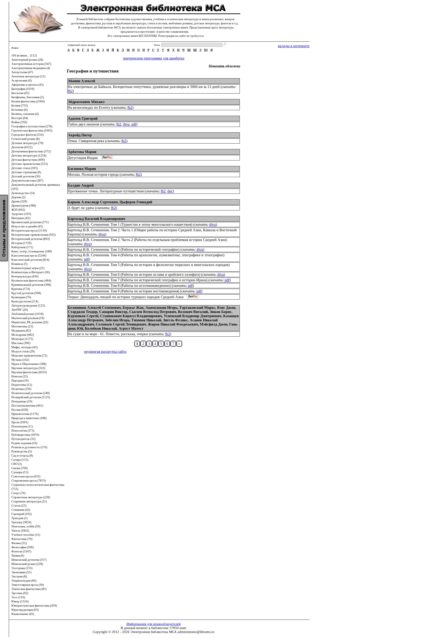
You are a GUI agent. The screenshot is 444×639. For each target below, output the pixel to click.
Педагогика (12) (21, 384)
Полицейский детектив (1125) (30, 397)
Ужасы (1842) (20, 530)
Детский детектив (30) (25, 176)
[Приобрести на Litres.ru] (106, 158)
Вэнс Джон (226, 308)
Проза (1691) (19, 422)
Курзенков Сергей (83, 316)
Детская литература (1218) (28, 155)
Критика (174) (20, 289)
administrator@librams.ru (196, 632)
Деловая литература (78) (27, 143)
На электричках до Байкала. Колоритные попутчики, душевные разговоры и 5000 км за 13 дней (144, 87)
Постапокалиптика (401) (27, 405)
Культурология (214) (24, 301)
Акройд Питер (80, 135)
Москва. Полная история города (93, 174)
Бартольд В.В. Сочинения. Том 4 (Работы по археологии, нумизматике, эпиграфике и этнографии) (146, 255)
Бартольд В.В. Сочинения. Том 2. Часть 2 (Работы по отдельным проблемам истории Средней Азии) (147, 240)
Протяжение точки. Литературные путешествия (106, 191)
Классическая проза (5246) (28, 255)
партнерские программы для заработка (153, 58)
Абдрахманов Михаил (86, 102)
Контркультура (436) (24, 276)
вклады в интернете (293, 46)
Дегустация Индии (83, 158)
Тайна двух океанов (83, 124)
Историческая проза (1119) (29, 230)
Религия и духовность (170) (29, 447)
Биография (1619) (22, 89)
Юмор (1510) (19, 601)
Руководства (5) (21, 451)
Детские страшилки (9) (26, 172)
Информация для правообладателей (153, 624)
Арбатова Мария (82, 152)
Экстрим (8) (19, 576)
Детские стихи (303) (24, 168)
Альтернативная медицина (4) (30, 68)
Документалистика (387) (27, 180)
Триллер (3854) (21, 522)
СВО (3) (16, 464)
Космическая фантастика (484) (31, 280)
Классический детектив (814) (30, 259)
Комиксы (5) (19, 264)
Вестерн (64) (19, 118)
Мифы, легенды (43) (24, 347)
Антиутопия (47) (22, 72)
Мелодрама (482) (22, 334)
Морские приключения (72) (29, 355)
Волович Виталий (193, 312)
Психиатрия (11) (22, 426)
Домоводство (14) (23, 193)
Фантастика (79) (21, 539)
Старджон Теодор (82, 312)
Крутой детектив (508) (26, 293)
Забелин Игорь (117, 320)
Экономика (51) (21, 572)
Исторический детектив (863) (30, 239)
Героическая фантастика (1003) (31, 130)
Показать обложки (224, 66)
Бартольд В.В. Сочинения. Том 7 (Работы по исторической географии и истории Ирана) (137, 280)
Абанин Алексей (81, 81)
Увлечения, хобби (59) (25, 526)
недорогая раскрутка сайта (105, 352)
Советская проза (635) (25, 476)
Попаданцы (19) (21, 401)
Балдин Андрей (81, 185)
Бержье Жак (133, 308)
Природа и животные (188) (28, 418)
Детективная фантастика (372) (31, 151)
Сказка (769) (19, 468)
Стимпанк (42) (20, 509)
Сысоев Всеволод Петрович (152, 312)
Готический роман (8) (25, 139)
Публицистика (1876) (25, 434)
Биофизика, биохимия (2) (27, 97)
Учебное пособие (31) (25, 534)
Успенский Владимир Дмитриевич (192, 316)
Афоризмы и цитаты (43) (27, 84)
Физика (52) (19, 543)
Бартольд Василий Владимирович (96, 219)
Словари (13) (19, 472)
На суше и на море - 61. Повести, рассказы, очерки (108, 334)
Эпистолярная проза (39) (27, 584)
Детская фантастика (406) (28, 159)
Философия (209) (22, 547)
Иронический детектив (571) (30, 222)
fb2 (70, 91)
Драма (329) (19, 201)
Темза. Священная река (86, 141)
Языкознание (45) (22, 614)
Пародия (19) (19, 380)
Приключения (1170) (24, 414)
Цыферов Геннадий (136, 202)
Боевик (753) (19, 105)
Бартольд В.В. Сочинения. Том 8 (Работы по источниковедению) (119, 286)
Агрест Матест (131, 328)
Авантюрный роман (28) (27, 59)
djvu (126, 124)
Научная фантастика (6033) (29, 372)
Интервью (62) (20, 218)
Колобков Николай (101, 328)
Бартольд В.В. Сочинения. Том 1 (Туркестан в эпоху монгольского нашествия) (130, 224)
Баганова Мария (82, 169)
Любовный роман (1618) (27, 314)
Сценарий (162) (21, 514)
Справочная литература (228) (30, 497)
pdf (133, 124)
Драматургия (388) (23, 205)
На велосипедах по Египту (89, 108)
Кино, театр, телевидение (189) (31, 251)
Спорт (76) (18, 493)
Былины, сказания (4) (25, 114)
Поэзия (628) (19, 409)
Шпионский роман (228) (27, 564)
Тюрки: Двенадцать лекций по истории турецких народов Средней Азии (126, 297)
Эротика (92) (19, 593)
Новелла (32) (19, 376)
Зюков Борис (220, 312)
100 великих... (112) (24, 55)
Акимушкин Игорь (161, 308)
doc (170, 191)
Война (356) (19, 122)
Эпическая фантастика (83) (28, 589)
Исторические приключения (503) (33, 234)
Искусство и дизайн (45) (27, 226)
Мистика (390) (20, 343)
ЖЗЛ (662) (18, 209)
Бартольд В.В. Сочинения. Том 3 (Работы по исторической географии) (123, 249)
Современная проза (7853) (28, 480)
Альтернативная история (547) (31, 64)
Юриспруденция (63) (25, 609)
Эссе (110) (18, 597)
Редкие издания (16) (24, 443)
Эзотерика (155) (21, 568)
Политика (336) (21, 389)
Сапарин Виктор (113, 312)
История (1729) (21, 243)
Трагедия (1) (19, 518)
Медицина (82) (21, 330)
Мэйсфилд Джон (213, 324)
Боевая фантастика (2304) (28, 101)
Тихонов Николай (146, 320)
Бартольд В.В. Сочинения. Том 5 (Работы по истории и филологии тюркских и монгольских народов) (149, 265)
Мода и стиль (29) (23, 351)
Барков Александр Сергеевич (93, 202)
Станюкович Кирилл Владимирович (131, 316)
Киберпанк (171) (22, 247)
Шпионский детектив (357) (28, 559)
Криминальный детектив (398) (31, 284)
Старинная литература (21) (29, 501)
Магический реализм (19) (27, 318)
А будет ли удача (81, 208)
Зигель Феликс (175, 320)
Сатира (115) (19, 459)
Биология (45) (20, 93)
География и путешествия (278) (31, 126)
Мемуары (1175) (22, 339)
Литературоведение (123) (28, 305)
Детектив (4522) (21, 147)
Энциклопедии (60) (23, 580)
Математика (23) (22, 326)
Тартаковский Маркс (197, 308)
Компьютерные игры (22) (27, 268)
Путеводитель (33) (23, 439)
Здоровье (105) (21, 214)
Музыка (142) (20, 359)
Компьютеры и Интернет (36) (30, 272)
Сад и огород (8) (22, 455)
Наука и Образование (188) (28, 364)
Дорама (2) (18, 197)
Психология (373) (22, 430)
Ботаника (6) (19, 109)
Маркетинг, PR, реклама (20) (29, 322)
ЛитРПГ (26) (19, 309)
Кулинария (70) (21, 297)
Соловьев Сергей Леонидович (121, 324)
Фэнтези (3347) (21, 551)
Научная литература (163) (28, 368)
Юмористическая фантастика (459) (34, 605)
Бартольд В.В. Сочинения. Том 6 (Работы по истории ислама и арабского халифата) (134, 274)
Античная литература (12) (28, 76)
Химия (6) (17, 555)
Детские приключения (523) (29, 164)
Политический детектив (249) (30, 393)
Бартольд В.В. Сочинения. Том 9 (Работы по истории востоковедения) (123, 291)
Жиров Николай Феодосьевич (173, 324)
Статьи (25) (18, 505)
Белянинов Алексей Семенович (94, 308)
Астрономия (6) (21, 80)
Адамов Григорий (83, 118)
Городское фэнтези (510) (27, 134)
